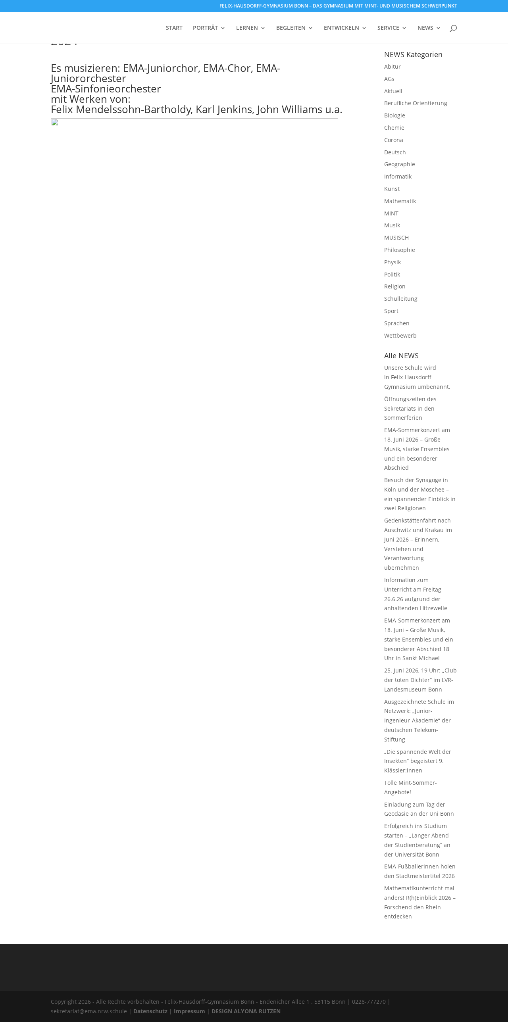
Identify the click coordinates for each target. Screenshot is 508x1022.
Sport (391, 311)
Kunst (392, 188)
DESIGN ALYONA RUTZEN (246, 1011)
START (174, 28)
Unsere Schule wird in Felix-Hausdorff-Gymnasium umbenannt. (418, 377)
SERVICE (388, 28)
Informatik (398, 176)
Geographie (399, 164)
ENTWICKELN (341, 28)
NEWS (425, 28)
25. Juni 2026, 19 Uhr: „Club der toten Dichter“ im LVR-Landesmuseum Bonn (420, 680)
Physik (392, 262)
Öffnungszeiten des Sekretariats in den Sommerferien (410, 408)
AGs (389, 79)
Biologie (394, 115)
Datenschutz (150, 1011)
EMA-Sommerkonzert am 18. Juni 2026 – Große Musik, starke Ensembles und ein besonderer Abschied (417, 448)
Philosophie (399, 250)
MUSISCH (396, 237)
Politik (392, 274)
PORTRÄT (205, 28)
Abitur (392, 66)
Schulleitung (401, 298)
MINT (391, 213)
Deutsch (395, 152)
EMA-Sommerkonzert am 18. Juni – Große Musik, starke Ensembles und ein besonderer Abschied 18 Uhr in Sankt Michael (418, 639)
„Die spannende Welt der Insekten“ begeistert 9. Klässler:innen (417, 761)
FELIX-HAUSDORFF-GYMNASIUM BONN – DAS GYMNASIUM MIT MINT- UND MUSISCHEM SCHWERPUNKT (338, 6)
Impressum (189, 1011)
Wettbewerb (400, 335)
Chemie (394, 127)
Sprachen (397, 323)
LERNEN (247, 28)
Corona (393, 140)
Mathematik (400, 201)
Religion (395, 286)
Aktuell (393, 91)
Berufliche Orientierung (415, 103)
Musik (392, 225)
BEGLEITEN (291, 28)
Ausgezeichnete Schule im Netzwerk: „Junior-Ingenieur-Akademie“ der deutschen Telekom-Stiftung (419, 720)
